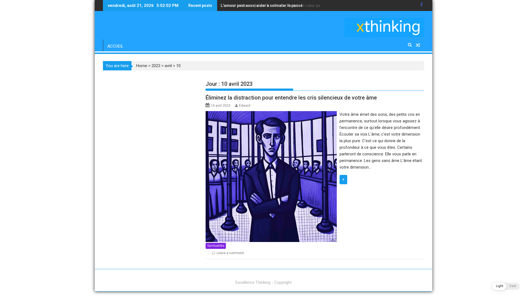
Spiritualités (215, 246)
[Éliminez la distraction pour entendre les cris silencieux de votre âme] (271, 114)
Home (141, 65)
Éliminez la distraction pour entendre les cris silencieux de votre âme (291, 97)
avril (168, 65)
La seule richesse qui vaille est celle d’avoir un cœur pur (271, 5)
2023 (156, 65)
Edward (244, 106)
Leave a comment (230, 253)
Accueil (115, 46)
